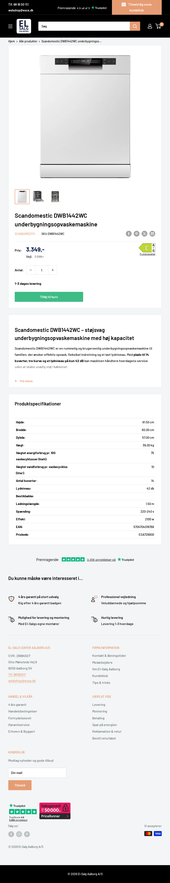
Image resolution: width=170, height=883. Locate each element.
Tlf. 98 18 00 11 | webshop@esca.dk (20, 7)
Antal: (19, 270)
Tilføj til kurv (49, 297)
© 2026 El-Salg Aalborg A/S (85, 874)
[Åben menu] (10, 26)
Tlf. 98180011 (17, 674)
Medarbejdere (102, 662)
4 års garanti (17, 704)
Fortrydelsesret (19, 718)
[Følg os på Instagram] (19, 834)
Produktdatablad (147, 254)
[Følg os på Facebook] (11, 834)
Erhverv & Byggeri (21, 731)
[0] (158, 26)
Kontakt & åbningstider (109, 655)
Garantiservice (19, 725)
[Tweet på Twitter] (144, 233)
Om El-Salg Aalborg (106, 669)
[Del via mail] (152, 233)
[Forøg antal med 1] (52, 270)
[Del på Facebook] (129, 233)
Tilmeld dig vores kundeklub (140, 7)
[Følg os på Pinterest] (27, 834)
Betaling (98, 718)
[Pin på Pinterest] (137, 233)
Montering (99, 711)
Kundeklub (100, 676)
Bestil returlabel (104, 738)
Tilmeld (20, 785)
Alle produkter (28, 41)
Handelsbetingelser (22, 711)
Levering (98, 704)
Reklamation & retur (106, 731)
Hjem (11, 41)
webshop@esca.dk (22, 681)
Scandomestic (25, 234)
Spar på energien (104, 725)
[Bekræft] (135, 26)
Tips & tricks (101, 682)
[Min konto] (150, 26)
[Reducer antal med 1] (30, 270)
